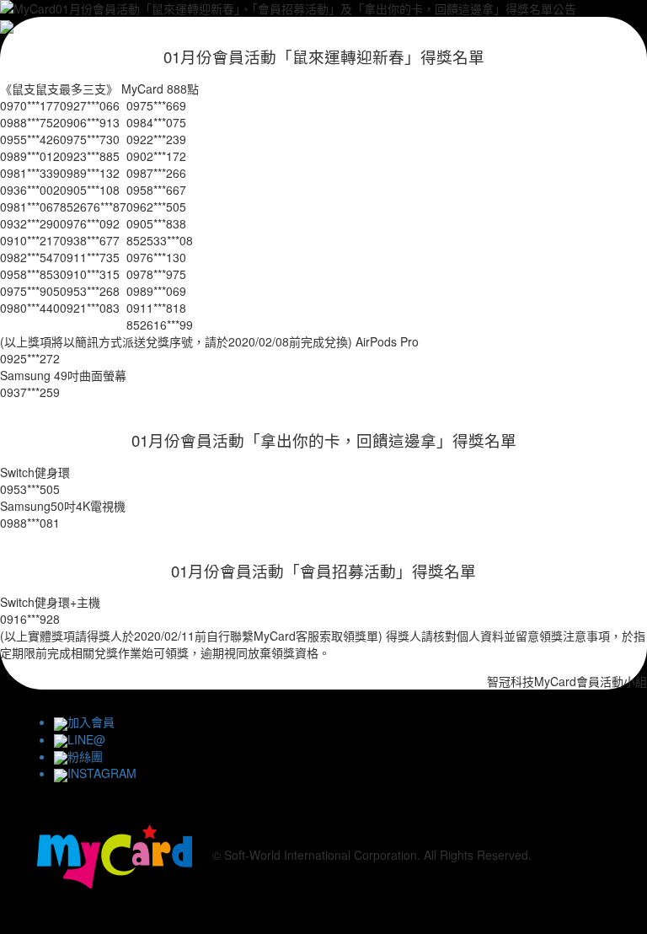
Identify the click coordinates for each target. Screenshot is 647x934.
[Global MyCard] (114, 853)
